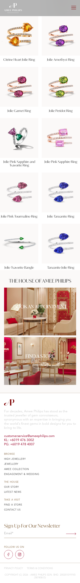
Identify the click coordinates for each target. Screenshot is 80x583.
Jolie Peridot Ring (61, 111)
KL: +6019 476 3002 (19, 440)
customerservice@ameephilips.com (29, 436)
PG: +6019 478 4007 (19, 444)
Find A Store (13, 505)
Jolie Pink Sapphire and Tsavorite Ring (19, 163)
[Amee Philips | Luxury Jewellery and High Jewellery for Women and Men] (13, 8)
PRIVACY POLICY (13, 568)
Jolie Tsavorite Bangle (19, 267)
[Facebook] (8, 554)
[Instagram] (19, 554)
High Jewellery (15, 459)
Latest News (12, 492)
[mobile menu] (73, 8)
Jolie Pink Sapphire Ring (60, 162)
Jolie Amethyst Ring (60, 59)
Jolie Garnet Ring (19, 111)
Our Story (11, 487)
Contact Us (12, 510)
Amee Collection (16, 469)
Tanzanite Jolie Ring (60, 267)
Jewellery (11, 464)
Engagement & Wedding (21, 474)
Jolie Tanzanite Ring (60, 216)
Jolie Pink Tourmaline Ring (19, 216)
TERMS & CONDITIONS (40, 568)
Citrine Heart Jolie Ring (19, 59)
